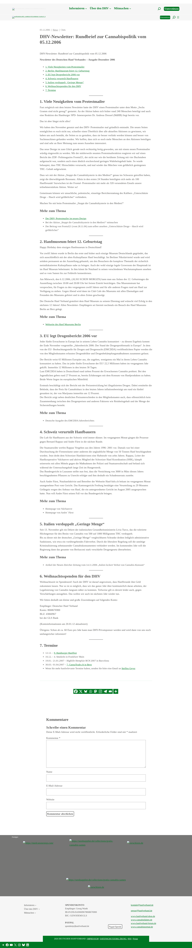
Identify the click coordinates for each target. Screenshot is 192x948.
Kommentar (53, 738)
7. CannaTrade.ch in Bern (79, 664)
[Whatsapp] (90, 691)
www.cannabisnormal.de (142, 927)
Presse (135, 939)
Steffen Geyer (128, 668)
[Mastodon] (95, 691)
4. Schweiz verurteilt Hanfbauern (61, 78)
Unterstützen (172, 8)
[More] (116, 691)
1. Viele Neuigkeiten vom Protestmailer (64, 67)
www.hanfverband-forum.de (143, 923)
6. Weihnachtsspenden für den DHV (63, 86)
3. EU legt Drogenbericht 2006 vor (62, 74)
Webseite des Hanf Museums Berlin (63, 324)
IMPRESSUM (93, 939)
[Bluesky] (85, 691)
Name (49, 771)
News (55, 30)
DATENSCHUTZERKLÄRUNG (113, 939)
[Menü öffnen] (178, 17)
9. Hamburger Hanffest (65, 653)
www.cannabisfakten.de (141, 920)
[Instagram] (100, 691)
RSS (129, 939)
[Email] (110, 691)
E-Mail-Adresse (54, 785)
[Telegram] (105, 691)
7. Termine (50, 90)
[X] (80, 691)
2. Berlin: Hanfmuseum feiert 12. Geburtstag (67, 70)
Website (50, 799)
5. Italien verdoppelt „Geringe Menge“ (64, 82)
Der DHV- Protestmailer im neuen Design (65, 218)
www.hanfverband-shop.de (143, 916)
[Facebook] (75, 691)
